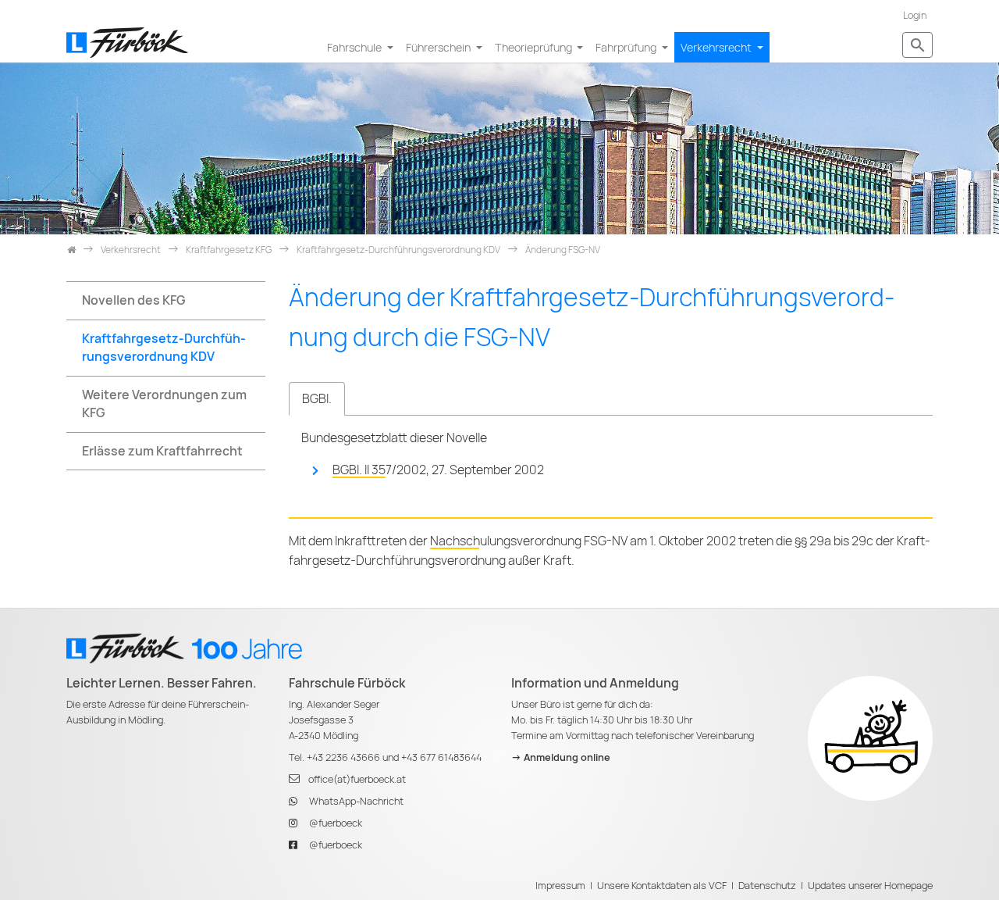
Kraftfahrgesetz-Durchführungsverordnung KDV (164, 347)
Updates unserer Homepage (870, 885)
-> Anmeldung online (560, 757)
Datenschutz (767, 885)
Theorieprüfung (534, 47)
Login (914, 15)
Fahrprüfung (627, 47)
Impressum (560, 885)
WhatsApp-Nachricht (356, 801)
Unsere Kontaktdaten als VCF (662, 885)
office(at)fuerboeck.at (357, 779)
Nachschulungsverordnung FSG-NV (528, 541)
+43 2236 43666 (343, 757)
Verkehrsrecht (717, 47)
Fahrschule (355, 47)
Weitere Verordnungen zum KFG (164, 404)
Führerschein (439, 47)
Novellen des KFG (134, 300)
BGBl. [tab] (317, 399)
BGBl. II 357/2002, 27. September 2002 (438, 470)
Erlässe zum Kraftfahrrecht (162, 451)
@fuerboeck (335, 823)
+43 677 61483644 (441, 757)
